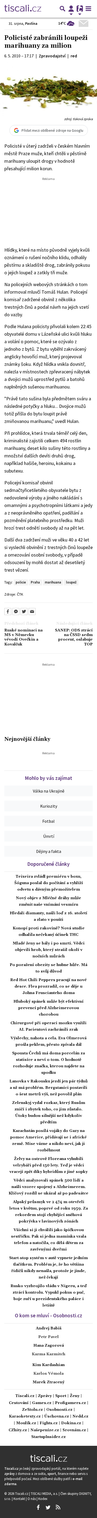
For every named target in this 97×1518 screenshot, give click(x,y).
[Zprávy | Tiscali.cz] (22, 8)
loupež (71, 582)
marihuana (53, 582)
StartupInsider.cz (48, 1437)
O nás (32, 1498)
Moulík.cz (26, 1423)
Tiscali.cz (24, 1396)
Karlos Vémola (48, 1373)
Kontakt (19, 1498)
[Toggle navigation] (88, 8)
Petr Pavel (48, 1337)
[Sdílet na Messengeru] (15, 611)
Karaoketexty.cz (25, 1416)
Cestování (19, 1403)
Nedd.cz (80, 1416)
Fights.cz (49, 1423)
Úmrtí (48, 836)
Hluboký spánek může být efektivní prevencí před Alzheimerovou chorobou (48, 1008)
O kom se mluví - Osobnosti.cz (48, 1315)
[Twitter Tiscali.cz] (48, 1507)
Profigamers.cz (70, 1403)
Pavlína (31, 23)
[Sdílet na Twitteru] (23, 611)
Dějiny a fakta (48, 851)
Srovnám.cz (74, 1430)
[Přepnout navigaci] (71, 8)
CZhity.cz (18, 1430)
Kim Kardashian (48, 1365)
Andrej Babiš (48, 1328)
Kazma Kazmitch (48, 1354)
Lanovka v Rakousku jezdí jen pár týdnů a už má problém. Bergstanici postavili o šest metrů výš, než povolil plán (48, 1088)
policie (21, 582)
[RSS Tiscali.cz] (58, 1507)
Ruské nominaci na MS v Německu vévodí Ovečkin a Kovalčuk (23, 637)
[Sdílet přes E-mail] (32, 611)
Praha (35, 582)
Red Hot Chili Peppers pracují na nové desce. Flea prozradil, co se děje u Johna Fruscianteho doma (48, 986)
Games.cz (41, 1403)
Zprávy (45, 1396)
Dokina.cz (71, 1423)
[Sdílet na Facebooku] (7, 611)
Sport (60, 1396)
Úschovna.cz (56, 1416)
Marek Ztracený (48, 1382)
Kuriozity (48, 806)
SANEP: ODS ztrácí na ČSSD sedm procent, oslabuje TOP (74, 637)
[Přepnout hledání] (62, 8)
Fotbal (48, 821)
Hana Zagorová (48, 1345)
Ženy (74, 1396)
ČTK (20, 594)
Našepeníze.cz (44, 1430)
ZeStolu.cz (32, 1410)
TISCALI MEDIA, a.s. (45, 1493)
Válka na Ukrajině (48, 791)
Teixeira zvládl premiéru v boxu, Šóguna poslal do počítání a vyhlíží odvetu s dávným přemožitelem (48, 883)
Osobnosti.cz (59, 1410)
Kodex (42, 1498)
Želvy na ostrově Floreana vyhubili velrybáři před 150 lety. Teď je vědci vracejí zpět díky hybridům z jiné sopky (48, 1165)
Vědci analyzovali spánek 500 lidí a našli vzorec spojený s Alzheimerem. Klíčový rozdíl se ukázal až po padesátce (48, 1187)
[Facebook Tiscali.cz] (38, 1507)
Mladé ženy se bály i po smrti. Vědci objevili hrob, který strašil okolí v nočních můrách (49, 950)
